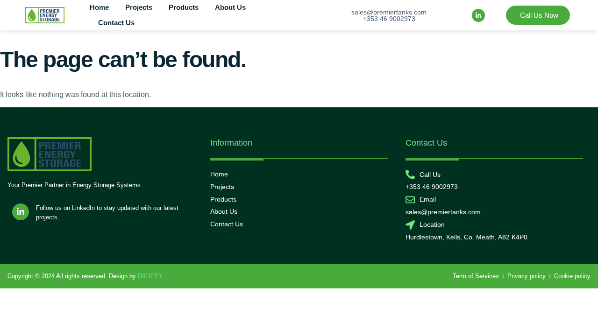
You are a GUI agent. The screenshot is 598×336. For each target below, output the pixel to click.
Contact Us (116, 23)
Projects (138, 7)
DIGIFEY (150, 276)
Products (184, 7)
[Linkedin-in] (478, 15)
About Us (230, 7)
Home (99, 7)
